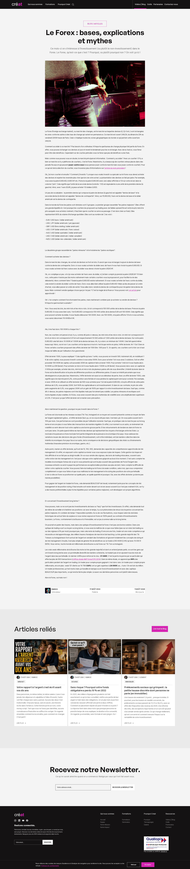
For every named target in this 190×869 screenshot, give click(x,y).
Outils (168, 822)
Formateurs (126, 820)
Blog (89, 24)
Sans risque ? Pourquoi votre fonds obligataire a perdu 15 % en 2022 (89, 689)
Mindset (21, 682)
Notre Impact (104, 827)
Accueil (102, 820)
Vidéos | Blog (170, 820)
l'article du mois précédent (114, 168)
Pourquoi (147, 820)
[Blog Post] (40, 656)
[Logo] (16, 4)
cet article (133, 290)
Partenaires (170, 825)
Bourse (75, 682)
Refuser (133, 865)
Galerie (146, 825)
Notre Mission (105, 825)
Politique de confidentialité (50, 866)
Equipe (102, 822)
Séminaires (126, 822)
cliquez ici (164, 851)
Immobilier (129, 682)
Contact (168, 827)
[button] (35, 4)
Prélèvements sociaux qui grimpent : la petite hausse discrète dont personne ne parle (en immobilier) (146, 690)
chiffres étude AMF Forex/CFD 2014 (86, 559)
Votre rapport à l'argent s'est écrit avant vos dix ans (39, 689)
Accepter (148, 865)
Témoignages (149, 822)
